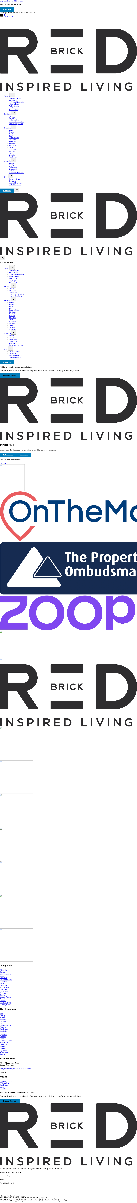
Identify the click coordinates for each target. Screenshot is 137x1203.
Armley (11, 130)
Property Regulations (16, 124)
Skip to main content (7, 1)
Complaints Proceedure (8, 1183)
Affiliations (12, 171)
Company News (14, 179)
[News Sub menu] (10, 176)
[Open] (16, 190)
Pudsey (11, 153)
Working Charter (5, 1005)
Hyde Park (12, 145)
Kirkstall (11, 147)
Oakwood (12, 151)
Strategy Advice (14, 120)
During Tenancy (14, 106)
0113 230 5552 (29, 13)
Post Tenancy (13, 108)
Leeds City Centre (6, 1040)
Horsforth (12, 143)
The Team (12, 165)
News (6, 177)
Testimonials (13, 167)
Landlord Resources (15, 183)
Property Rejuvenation (16, 122)
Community (13, 181)
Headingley (12, 141)
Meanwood (12, 149)
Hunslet (2, 1033)
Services (11, 116)
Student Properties (15, 98)
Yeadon (2, 1054)
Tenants (7, 96)
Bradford (3, 1019)
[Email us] (1, 16)
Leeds (2, 1039)
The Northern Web (14, 1172)
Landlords (7, 114)
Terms (2, 1179)
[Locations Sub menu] (13, 127)
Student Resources (15, 185)
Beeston (11, 132)
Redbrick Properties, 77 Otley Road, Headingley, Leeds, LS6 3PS (7, 1085)
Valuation (3, 1001)
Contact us (7, 191)
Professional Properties (16, 102)
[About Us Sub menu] (13, 160)
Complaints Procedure (16, 173)
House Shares (13, 100)
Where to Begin (14, 104)
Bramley (11, 134)
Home (2, 976)
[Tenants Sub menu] (12, 95)
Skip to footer (19, 1)
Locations (7, 128)
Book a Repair (13, 110)
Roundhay (12, 155)
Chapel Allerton (14, 138)
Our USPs (12, 118)
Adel (1, 1014)
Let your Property (9, 375)
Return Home (8, 455)
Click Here (7, 9)
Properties (3, 989)
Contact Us (24, 455)
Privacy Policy (5, 1176)
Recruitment (13, 169)
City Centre (12, 140)
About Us (7, 161)
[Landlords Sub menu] (13, 113)
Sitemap (2, 995)
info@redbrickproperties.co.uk (11, 13)
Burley (11, 136)
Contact (2, 972)
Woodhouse (13, 157)
